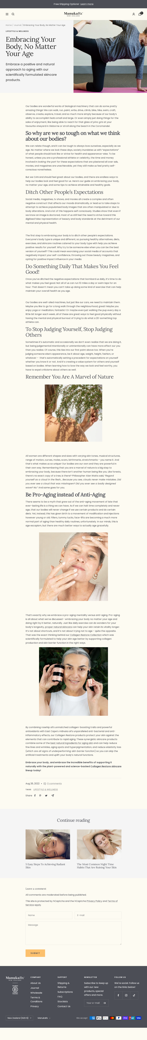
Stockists (63, 1001)
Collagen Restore (100, 766)
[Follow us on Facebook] (118, 995)
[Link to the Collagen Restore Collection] (69, 635)
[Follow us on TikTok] (134, 995)
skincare (116, 766)
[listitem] (35, 795)
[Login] (133, 14)
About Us (35, 983)
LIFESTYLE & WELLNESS (17, 31)
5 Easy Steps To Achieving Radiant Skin (45, 866)
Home (9, 25)
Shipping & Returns (63, 985)
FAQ (60, 996)
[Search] (13, 14)
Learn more (86, 4)
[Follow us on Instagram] (126, 995)
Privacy (34, 1006)
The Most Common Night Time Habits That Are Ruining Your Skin (97, 866)
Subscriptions (65, 992)
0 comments (54, 783)
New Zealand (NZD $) (18, 1018)
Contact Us (64, 1006)
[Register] (104, 1003)
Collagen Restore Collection (86, 635)
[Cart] (139, 14)
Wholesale (36, 992)
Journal (17, 25)
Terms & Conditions (36, 999)
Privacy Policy (94, 901)
